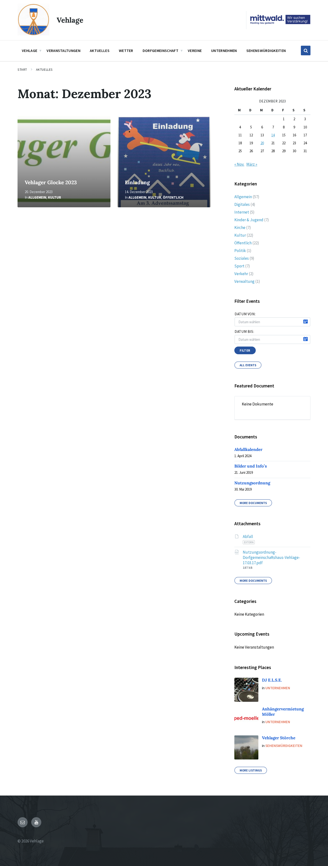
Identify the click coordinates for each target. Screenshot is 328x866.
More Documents (253, 503)
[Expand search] (305, 50)
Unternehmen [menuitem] (224, 50)
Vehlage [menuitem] (29, 50)
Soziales (241, 258)
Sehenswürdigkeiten (283, 745)
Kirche (239, 227)
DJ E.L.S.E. (272, 680)
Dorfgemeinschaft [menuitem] (160, 50)
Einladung (137, 182)
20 (262, 143)
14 (273, 135)
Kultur (54, 197)
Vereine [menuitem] (195, 50)
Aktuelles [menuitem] (99, 50)
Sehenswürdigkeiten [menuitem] (266, 50)
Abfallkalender (248, 449)
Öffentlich (173, 197)
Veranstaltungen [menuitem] (63, 50)
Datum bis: (244, 331)
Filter (245, 350)
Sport (239, 266)
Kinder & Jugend (248, 219)
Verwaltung (244, 281)
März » (251, 164)
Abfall (248, 536)
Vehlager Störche (278, 737)
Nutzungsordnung (252, 483)
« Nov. (239, 164)
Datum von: (245, 314)
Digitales (242, 204)
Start (22, 69)
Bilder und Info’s (250, 466)
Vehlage (70, 20)
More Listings (251, 770)
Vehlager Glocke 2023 (51, 182)
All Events (248, 365)
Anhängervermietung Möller (283, 711)
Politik (240, 250)
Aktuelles (44, 69)
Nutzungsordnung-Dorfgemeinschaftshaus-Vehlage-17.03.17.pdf (271, 557)
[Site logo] (33, 34)
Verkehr (241, 273)
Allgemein (37, 197)
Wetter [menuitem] (126, 50)
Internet (241, 212)
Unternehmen (277, 688)
